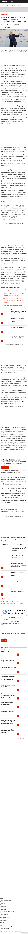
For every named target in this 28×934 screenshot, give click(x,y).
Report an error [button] (14, 621)
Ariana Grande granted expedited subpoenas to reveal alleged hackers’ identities (14, 300)
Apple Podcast (18, 539)
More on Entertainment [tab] (7, 287)
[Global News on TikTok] (10, 876)
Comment (6, 619)
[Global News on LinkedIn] (10, 866)
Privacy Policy (13, 474)
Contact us (2, 903)
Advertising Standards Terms (7, 927)
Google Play (4, 541)
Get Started (5, 467)
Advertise (2, 925)
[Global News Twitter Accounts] (10, 835)
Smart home (3, 909)
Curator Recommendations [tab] (8, 544)
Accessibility (3, 930)
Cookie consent (4, 914)
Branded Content (4, 901)
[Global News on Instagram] (10, 856)
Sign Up (4, 640)
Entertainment (4, 14)
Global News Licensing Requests (8, 912)
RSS (1, 905)
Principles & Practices (5, 900)
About (1, 898)
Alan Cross (9, 24)
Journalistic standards (15, 617)
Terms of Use (3, 923)
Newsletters (3, 906)
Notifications (3, 908)
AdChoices (25, 933)
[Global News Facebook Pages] (10, 825)
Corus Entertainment (5, 928)
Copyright (2, 922)
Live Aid (17, 81)
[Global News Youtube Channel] (10, 845)
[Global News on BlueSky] (10, 897)
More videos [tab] (17, 287)
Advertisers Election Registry (7, 911)
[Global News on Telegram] (10, 886)
